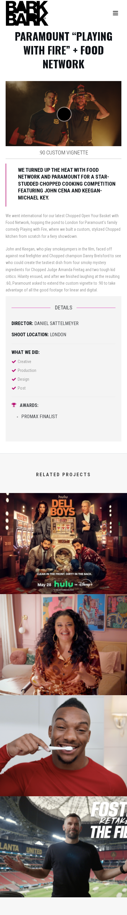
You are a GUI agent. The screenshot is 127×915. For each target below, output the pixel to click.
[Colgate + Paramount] (63, 719)
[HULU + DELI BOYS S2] (63, 517)
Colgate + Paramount (63, 787)
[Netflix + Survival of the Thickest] (63, 618)
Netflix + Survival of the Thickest (63, 686)
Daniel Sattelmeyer (56, 323)
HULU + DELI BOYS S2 (63, 585)
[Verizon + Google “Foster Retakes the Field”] (63, 820)
